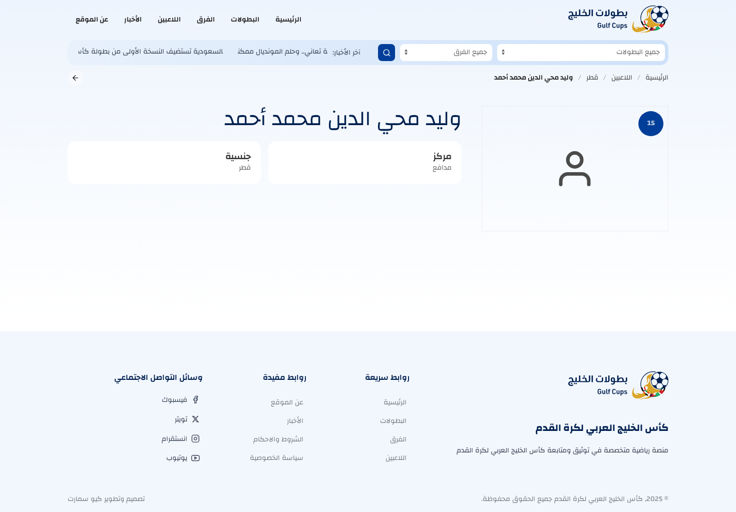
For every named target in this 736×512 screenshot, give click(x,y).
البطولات (245, 19)
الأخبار (133, 19)
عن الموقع (92, 19)
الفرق (206, 19)
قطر (592, 77)
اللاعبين (169, 19)
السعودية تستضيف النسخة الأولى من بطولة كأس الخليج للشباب (119, 51)
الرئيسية (288, 19)
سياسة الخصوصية (276, 457)
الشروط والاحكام (278, 439)
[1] (386, 52)
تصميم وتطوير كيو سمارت (106, 498)
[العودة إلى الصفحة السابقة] (76, 78)
